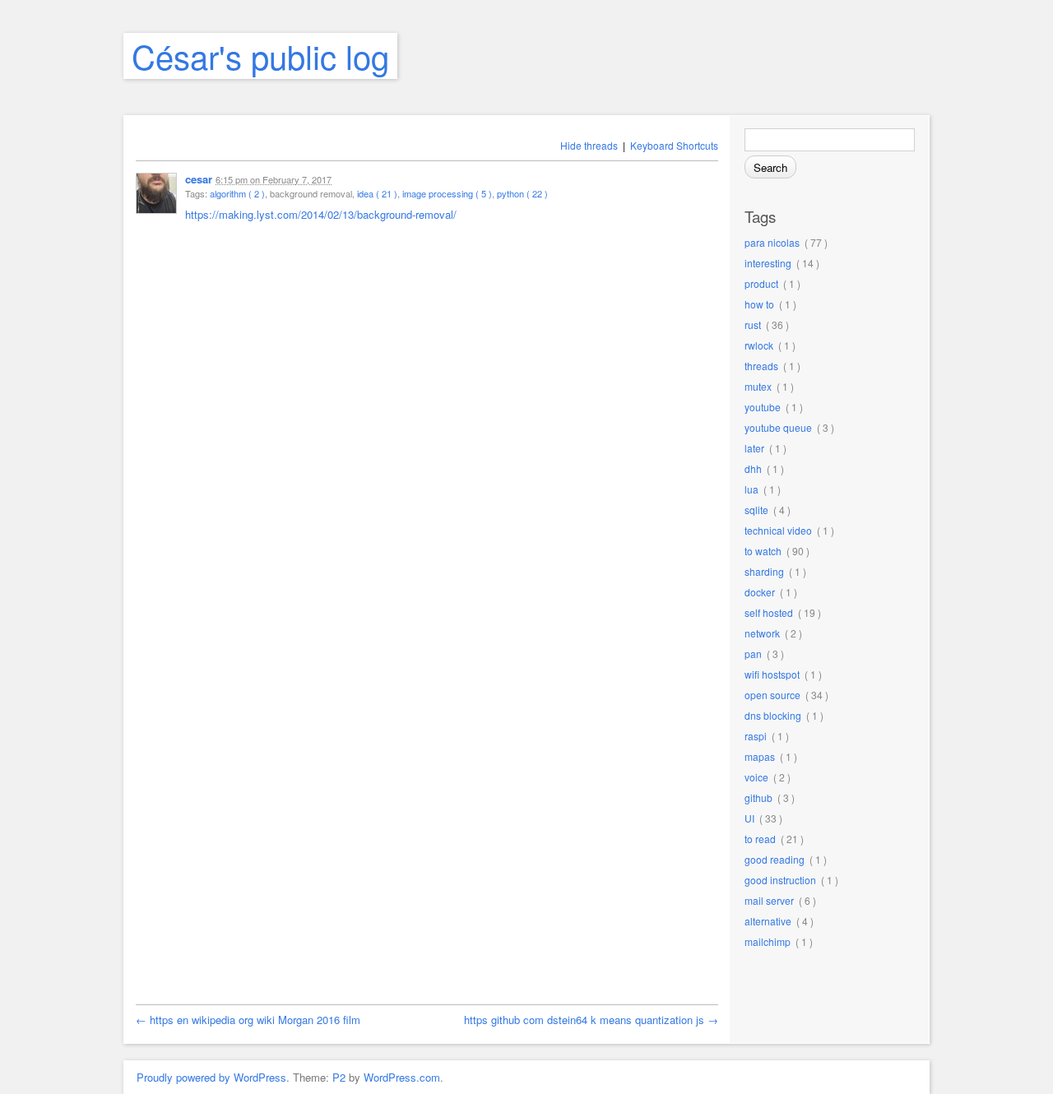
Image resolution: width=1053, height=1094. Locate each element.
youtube (763, 407)
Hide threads (589, 145)
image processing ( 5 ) (447, 193)
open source (772, 695)
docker (760, 592)
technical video (778, 530)
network (762, 633)
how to (759, 304)
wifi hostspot (772, 674)
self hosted (769, 612)
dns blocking (773, 715)
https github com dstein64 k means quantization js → (591, 1019)
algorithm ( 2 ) (237, 193)
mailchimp (768, 941)
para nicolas (772, 242)
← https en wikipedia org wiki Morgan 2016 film (248, 1019)
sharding (764, 571)
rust (753, 324)
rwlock (759, 345)
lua (751, 489)
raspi (756, 736)
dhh (753, 468)
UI (749, 818)
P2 (339, 1077)
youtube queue (778, 427)
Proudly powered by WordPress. (213, 1077)
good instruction (780, 880)
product (761, 283)
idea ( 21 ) (377, 193)
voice (756, 777)
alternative (768, 921)
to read (760, 839)
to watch (763, 551)
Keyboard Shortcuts (674, 145)
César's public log (260, 55)
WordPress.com (402, 1077)
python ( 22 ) (522, 193)
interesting (768, 263)
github (758, 797)
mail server (769, 900)
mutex (758, 386)
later (754, 448)
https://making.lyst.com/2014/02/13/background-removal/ (321, 214)
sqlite (756, 510)
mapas (760, 756)
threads (761, 366)
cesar (198, 179)
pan (753, 654)
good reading (775, 859)
